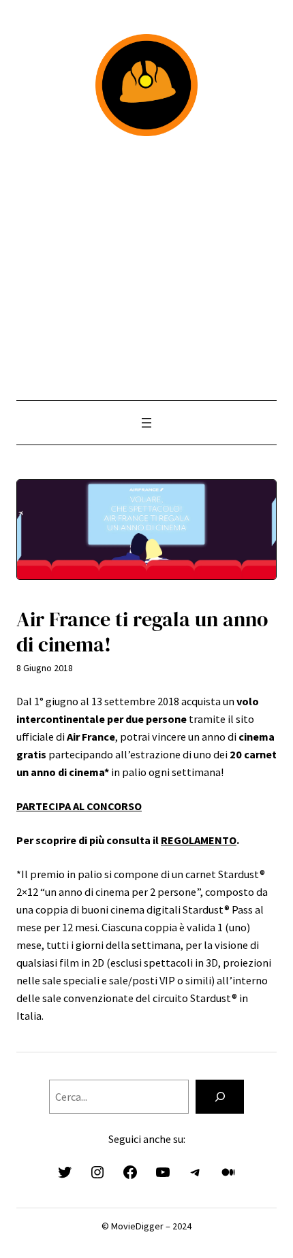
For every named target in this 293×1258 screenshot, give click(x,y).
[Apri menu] (146, 423)
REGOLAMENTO (198, 840)
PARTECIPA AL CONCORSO (79, 806)
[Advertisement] (146, 268)
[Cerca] (220, 1097)
